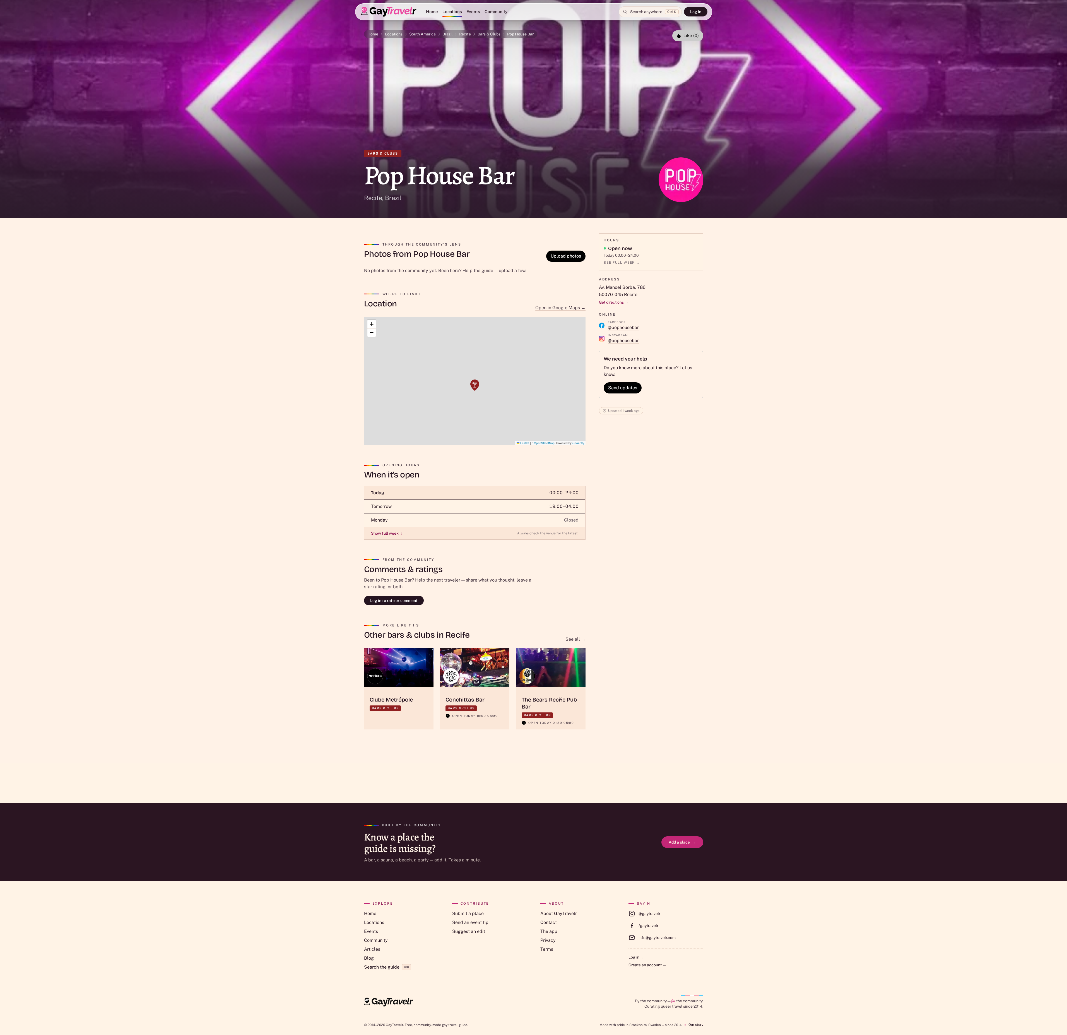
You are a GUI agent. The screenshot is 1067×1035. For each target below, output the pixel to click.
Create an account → (647, 965)
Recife (465, 34)
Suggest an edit (468, 931)
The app (548, 931)
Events (473, 11)
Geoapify (578, 443)
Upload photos (566, 256)
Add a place (682, 842)
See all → (575, 639)
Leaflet (524, 443)
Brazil (447, 34)
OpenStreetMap (544, 443)
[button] (474, 385)
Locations (452, 11)
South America (422, 34)
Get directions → (613, 302)
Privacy (548, 940)
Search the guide (386, 967)
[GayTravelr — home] (388, 1002)
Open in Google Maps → (560, 307)
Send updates (622, 387)
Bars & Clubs (489, 34)
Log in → (636, 957)
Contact (548, 922)
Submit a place (468, 913)
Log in (695, 11)
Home (432, 11)
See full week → (622, 263)
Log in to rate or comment (394, 600)
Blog (369, 958)
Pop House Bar (520, 34)
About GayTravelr (558, 913)
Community (496, 11)
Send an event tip (470, 922)
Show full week (386, 533)
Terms (546, 949)
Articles (372, 949)
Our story (695, 1025)
